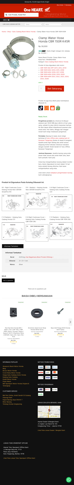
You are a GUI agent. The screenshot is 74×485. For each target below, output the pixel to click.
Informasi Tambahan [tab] (11, 246)
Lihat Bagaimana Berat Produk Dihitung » (39, 257)
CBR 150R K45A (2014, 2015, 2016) (52, 70)
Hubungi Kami (7, 397)
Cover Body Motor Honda (11, 373)
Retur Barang (7, 402)
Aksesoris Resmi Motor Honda (13, 366)
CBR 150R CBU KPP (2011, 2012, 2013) (53, 68)
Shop (9, 31)
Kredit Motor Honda (9, 379)
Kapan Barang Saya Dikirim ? (12, 400)
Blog (4, 368)
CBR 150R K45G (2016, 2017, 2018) (52, 72)
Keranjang (68, 5)
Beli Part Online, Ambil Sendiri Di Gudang (17, 395)
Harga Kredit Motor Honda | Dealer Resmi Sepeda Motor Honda (37, 9)
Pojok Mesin (7, 381)
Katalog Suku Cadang (10, 377)
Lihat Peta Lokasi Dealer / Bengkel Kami (51, 430)
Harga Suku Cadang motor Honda (14, 375)
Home (4, 31)
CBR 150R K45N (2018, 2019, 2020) (52, 74)
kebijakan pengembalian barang (61, 173)
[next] (70, 322)
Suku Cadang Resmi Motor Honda (23, 31)
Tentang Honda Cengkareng (12, 404)
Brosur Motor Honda (10, 371)
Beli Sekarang (55, 88)
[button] (5, 20)
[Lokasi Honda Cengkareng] (49, 417)
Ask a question (8, 280)
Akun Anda (60, 5)
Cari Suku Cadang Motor (11, 24)
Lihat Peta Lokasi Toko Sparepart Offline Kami (19, 458)
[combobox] (21, 15)
